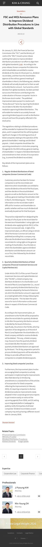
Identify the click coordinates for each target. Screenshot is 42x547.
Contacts (20, 533)
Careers (23, 538)
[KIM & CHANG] (21, 3)
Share (21, 42)
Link (20, 64)
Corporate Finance (28, 473)
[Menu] (4, 3)
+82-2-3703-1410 (23, 496)
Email (39, 496)
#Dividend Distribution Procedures (14, 439)
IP (15, 538)
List (21, 456)
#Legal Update (23, 441)
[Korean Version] (8, 422)
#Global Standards (9, 441)
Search (38, 3)
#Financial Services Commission (13, 435)
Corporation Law (10, 473)
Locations (11, 533)
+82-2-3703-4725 (23, 512)
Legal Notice (29, 533)
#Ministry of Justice (9, 437)
